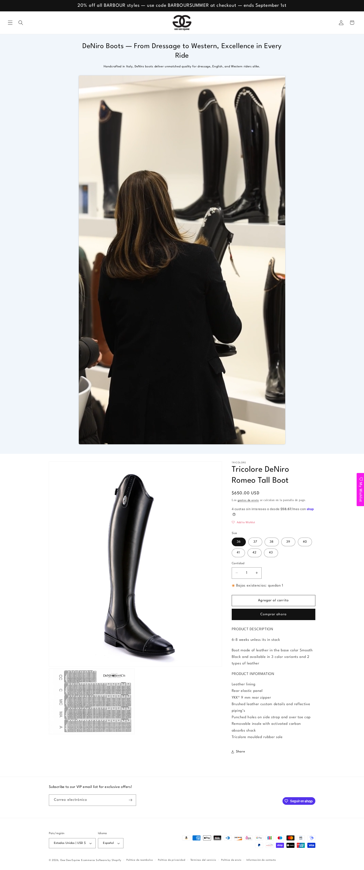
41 (238, 552)
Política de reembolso (139, 860)
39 (288, 541)
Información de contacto (261, 860)
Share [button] (240, 751)
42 (255, 552)
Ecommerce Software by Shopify (101, 860)
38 (272, 541)
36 (239, 541)
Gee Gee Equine (70, 860)
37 (255, 541)
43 (271, 552)
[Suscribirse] (130, 800)
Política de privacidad (171, 860)
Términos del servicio (203, 860)
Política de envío (231, 860)
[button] (10, 22)
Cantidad (238, 563)
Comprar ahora (273, 614)
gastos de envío (248, 500)
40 (305, 541)
